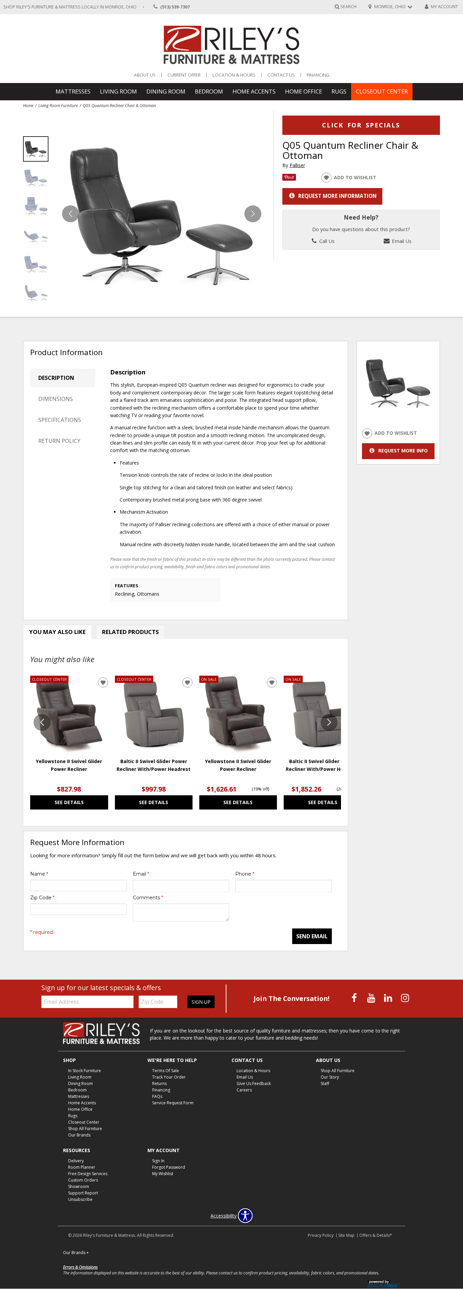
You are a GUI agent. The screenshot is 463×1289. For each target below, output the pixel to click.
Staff (325, 1083)
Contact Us (281, 75)
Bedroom (209, 91)
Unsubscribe (80, 1199)
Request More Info (403, 450)
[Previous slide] (42, 722)
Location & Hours (234, 75)
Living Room (118, 91)
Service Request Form (173, 1103)
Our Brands (79, 1135)
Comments (148, 898)
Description (56, 378)
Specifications (59, 420)
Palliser (297, 165)
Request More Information (337, 195)
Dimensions (55, 399)
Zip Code (42, 898)
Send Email (312, 936)
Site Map (346, 1235)
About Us (145, 75)
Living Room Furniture (58, 105)
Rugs (338, 91)
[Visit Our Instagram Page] (405, 998)
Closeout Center (382, 91)
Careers (244, 1090)
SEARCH (348, 6)
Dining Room (165, 91)
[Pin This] (289, 179)
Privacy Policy (321, 1235)
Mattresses (73, 91)
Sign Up (201, 1002)
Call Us (326, 241)
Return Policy (59, 441)
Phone (244, 874)
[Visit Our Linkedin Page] (389, 998)
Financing (318, 75)
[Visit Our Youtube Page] (372, 998)
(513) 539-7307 (175, 7)
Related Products (130, 632)
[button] (252, 213)
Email (141, 874)
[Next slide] (329, 722)
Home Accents (254, 91)
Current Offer (184, 75)
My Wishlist (162, 1174)
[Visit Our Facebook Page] (355, 998)
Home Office (303, 91)
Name (39, 874)
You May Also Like (57, 632)
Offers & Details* (375, 1235)
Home (28, 105)
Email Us (400, 241)
